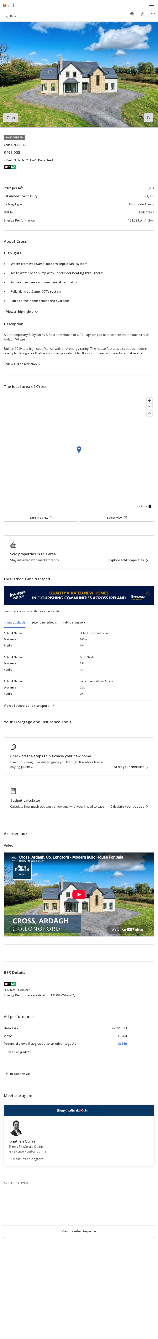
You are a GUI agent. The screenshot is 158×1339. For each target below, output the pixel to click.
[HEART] (153, 14)
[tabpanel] (79, 669)
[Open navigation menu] (151, 5)
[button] (79, 74)
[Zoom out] (149, 406)
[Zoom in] (149, 400)
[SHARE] (143, 14)
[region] (79, 453)
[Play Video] (148, 117)
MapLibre (141, 506)
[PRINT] (132, 14)
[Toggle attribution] (150, 506)
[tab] (14, 623)
